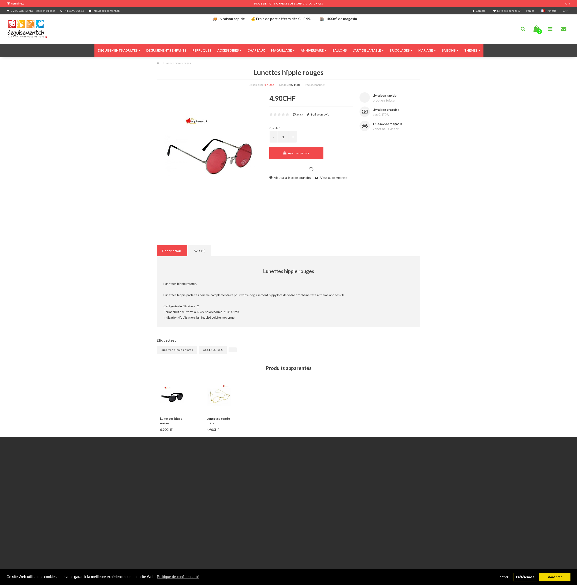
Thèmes (470, 50)
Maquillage (281, 50)
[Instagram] (566, 521)
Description (171, 251)
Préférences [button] (525, 577)
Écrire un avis (319, 114)
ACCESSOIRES (213, 349)
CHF (566, 10)
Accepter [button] (555, 577)
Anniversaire (312, 50)
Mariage (425, 50)
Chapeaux (256, 50)
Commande (205, 480)
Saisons (449, 50)
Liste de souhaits (209, 486)
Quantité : (275, 128)
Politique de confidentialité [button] (178, 577)
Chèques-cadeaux (400, 463)
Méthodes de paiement (23, 486)
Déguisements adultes (117, 50)
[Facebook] (557, 521)
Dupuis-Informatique (229, 519)
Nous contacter (208, 463)
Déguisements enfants (166, 50)
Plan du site (395, 480)
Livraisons (14, 480)
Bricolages (400, 50)
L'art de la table (367, 50)
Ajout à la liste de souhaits (292, 177)
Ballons (339, 50)
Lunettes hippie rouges (177, 63)
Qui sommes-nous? (20, 474)
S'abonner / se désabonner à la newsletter (416, 474)
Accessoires (228, 50)
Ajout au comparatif (333, 177)
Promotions (395, 469)
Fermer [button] (503, 577)
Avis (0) (200, 251)
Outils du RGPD (18, 463)
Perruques (201, 50)
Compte (202, 469)
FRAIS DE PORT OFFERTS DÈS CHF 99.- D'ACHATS (288, 3)
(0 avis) (298, 114)
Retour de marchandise (213, 474)
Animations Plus (18, 469)
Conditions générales (22, 491)
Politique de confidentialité (26, 497)
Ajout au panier (298, 153)
